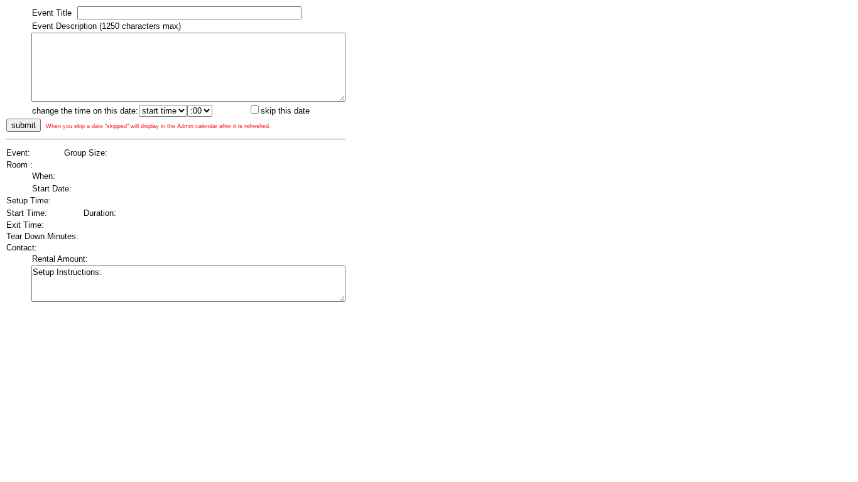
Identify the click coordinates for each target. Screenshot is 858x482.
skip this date (285, 110)
